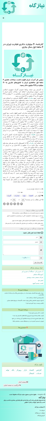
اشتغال (31, 373)
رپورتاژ (19, 370)
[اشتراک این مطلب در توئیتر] (11, 204)
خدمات (38, 373)
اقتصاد (33, 134)
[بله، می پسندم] (23, 199)
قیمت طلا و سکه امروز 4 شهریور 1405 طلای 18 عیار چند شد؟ (28, 316)
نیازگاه (36, 6)
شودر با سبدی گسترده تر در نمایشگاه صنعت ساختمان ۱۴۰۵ (27, 213)
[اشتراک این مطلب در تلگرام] (4, 204)
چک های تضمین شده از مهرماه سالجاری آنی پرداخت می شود (27, 318)
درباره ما (42, 410)
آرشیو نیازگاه (41, 416)
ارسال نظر (37, 262)
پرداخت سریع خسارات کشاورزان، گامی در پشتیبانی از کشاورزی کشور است (25, 217)
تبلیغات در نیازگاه (40, 413)
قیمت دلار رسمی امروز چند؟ (35, 313)
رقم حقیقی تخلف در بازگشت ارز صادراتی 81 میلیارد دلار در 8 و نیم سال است (24, 224)
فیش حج (40, 280)
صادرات (30, 98)
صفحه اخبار (22, 382)
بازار (25, 370)
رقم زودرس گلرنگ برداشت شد (34, 298)
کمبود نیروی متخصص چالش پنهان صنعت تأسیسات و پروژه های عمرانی (25, 300)
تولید (24, 195)
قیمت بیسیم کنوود (38, 283)
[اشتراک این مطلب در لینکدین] (18, 204)
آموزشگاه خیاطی (38, 274)
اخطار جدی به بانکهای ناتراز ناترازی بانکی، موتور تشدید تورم (27, 220)
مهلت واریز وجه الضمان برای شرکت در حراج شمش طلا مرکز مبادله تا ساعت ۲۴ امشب (23, 294)
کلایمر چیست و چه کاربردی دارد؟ (34, 303)
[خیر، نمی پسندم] (14, 199)
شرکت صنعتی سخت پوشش (35, 277)
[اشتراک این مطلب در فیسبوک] (14, 204)
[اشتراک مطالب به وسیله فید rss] (7, 204)
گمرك (9, 195)
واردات (31, 143)
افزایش (38, 370)
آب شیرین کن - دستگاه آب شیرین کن (32, 271)
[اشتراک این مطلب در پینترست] (21, 204)
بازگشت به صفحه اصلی (11, 385)
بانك (12, 370)
